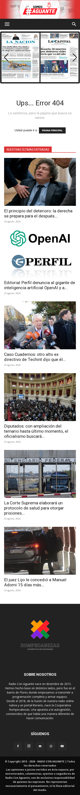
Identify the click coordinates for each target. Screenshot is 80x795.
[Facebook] (18, 746)
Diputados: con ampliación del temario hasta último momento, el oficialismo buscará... (36, 431)
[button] (7, 24)
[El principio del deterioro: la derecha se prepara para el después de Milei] (40, 182)
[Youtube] (62, 746)
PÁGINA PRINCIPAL (52, 130)
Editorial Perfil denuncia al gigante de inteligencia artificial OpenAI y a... (39, 285)
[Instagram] (29, 746)
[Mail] (40, 746)
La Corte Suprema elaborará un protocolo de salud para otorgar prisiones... (34, 508)
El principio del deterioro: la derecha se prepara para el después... (38, 213)
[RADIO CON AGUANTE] (40, 9)
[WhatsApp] (51, 746)
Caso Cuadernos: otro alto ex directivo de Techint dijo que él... (35, 357)
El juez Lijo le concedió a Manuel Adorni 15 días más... (35, 582)
